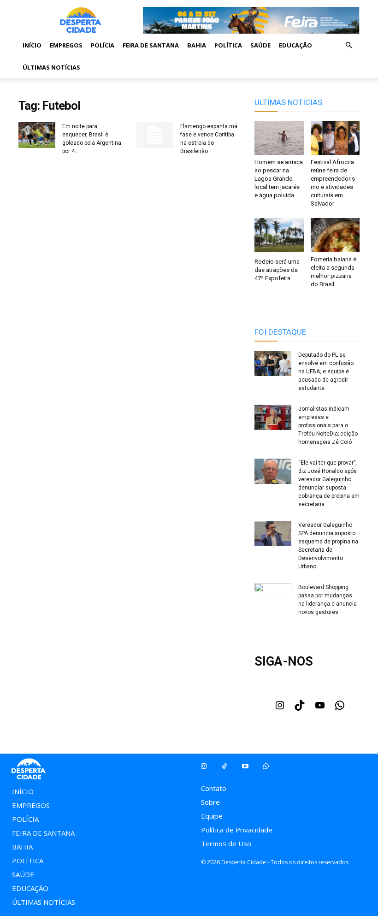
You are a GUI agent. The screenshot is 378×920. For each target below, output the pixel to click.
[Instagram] (279, 708)
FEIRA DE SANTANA (151, 45)
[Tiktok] (224, 766)
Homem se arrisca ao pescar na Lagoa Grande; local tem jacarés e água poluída (278, 179)
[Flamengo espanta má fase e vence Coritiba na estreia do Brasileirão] (154, 135)
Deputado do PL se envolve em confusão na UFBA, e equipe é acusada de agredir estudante (326, 371)
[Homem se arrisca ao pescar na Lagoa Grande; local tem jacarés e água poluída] (279, 138)
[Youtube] (319, 708)
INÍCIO (32, 45)
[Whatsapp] (266, 766)
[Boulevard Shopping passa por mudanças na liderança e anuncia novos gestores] (272, 596)
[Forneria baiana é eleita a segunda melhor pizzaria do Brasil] (335, 235)
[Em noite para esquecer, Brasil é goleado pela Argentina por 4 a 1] (36, 136)
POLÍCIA (102, 45)
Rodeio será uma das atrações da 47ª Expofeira (277, 270)
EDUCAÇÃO (295, 45)
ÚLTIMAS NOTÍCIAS (51, 67)
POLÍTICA (228, 45)
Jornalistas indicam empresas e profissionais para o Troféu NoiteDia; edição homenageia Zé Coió (328, 425)
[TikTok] (299, 708)
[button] (348, 45)
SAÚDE (260, 45)
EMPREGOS (66, 45)
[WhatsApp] (339, 708)
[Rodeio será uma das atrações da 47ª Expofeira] (279, 236)
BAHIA (196, 45)
